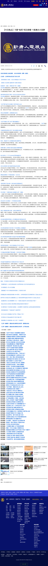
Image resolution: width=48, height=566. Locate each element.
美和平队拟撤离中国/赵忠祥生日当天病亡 (16, 377)
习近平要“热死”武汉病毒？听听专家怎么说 (11, 104)
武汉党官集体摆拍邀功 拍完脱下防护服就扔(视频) (13, 236)
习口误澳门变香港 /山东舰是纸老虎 (15, 431)
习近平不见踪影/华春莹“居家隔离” (14, 347)
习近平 (27, 108)
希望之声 (25, 554)
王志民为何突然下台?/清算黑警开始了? (16, 403)
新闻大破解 (26, 513)
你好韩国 (22, 529)
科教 (10, 510)
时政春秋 (26, 510)
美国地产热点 (34, 516)
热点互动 (26, 507)
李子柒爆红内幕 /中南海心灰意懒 (14, 394)
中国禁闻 (19, 508)
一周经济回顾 (19, 516)
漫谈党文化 (36, 543)
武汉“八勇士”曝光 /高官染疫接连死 (15, 357)
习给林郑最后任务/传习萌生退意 (14, 433)
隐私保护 (18, 551)
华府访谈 (19, 514)
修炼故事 (36, 545)
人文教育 (34, 503)
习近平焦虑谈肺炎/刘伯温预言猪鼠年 (15, 374)
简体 (21, 1)
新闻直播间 (36, 5)
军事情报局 (26, 514)
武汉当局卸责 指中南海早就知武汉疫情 (10, 166)
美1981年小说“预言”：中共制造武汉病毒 (11, 201)
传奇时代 (36, 528)
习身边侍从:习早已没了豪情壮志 (14, 390)
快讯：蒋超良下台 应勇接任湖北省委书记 (11, 141)
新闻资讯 (5, 26)
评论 (7, 509)
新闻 (8, 503)
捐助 (40, 1)
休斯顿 (21, 492)
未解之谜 (33, 505)
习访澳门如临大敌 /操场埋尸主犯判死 (15, 437)
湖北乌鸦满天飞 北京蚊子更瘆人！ (14, 360)
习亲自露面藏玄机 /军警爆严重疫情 (15, 344)
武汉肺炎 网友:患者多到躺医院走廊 (15, 381)
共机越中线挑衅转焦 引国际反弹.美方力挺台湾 (12, 262)
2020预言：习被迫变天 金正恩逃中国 (15, 420)
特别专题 (36, 524)
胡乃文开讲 (41, 508)
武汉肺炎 (3, 87)
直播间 (28, 499)
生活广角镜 (22, 526)
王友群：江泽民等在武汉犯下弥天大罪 (10, 76)
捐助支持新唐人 (35, 499)
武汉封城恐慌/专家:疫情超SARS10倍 (15, 370)
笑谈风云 (33, 507)
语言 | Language (27, 1)
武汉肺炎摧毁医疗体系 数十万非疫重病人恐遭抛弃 (13, 228)
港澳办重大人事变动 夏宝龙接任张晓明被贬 (11, 147)
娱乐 (14, 506)
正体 (19, 1)
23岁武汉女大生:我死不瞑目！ (13, 351)
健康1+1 (41, 505)
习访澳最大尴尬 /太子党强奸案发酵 (15, 426)
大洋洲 (17, 492)
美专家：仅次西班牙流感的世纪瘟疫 (15, 366)
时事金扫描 (26, 508)
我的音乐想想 (22, 542)
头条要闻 (7, 512)
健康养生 (41, 503)
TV (40, 5)
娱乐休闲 (22, 524)
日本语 (11, 494)
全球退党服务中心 (31, 554)
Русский (7, 494)
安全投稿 (28, 551)
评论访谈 (26, 503)
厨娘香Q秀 (22, 537)
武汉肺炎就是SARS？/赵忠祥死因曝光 (15, 383)
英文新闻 (33, 1)
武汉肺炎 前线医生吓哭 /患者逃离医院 (15, 372)
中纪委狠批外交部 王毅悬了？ (13, 388)
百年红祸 (36, 537)
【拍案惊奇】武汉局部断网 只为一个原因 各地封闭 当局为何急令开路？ (18, 300)
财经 (10, 509)
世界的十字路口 (27, 518)
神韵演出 (7, 517)
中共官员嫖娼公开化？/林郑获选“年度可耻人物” (18, 411)
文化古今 (33, 514)
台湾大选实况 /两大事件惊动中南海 (15, 392)
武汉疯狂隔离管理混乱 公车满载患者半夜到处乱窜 (13, 219)
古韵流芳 (33, 508)
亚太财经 (19, 521)
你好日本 (22, 528)
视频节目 (17, 499)
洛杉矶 (13, 492)
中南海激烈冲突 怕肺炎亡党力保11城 (15, 359)
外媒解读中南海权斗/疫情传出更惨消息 (16, 336)
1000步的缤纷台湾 (23, 540)
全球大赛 (12, 517)
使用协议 (23, 551)
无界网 (2, 555)
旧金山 (27, 492)
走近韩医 (41, 513)
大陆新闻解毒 (27, 521)
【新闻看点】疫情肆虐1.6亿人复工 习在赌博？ (12, 320)
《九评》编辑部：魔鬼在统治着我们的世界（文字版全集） (15, 326)
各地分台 (15, 1)
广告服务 (33, 551)
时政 (11, 26)
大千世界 (22, 535)
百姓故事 (36, 542)
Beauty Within (22, 534)
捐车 (43, 1)
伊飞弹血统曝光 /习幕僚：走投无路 (15, 398)
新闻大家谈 (26, 505)
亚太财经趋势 (19, 519)
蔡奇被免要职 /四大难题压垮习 (14, 418)
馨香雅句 (33, 510)
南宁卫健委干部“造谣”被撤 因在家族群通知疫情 (12, 270)
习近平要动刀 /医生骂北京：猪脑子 (15, 340)
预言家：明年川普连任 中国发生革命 (15, 422)
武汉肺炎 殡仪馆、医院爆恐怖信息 (14, 375)
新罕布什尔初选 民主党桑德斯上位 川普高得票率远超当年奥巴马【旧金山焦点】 (21, 297)
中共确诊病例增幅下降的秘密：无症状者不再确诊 (13, 252)
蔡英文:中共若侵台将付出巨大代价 (15, 385)
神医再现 (41, 511)
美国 (7, 507)
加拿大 (10, 492)
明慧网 (38, 554)
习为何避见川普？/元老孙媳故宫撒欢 (15, 379)
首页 (1, 26)
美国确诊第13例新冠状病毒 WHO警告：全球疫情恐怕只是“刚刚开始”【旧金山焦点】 (22, 294)
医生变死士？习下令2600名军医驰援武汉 (11, 155)
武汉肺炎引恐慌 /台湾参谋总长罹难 (15, 409)
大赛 (11, 1)
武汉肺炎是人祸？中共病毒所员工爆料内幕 (17, 368)
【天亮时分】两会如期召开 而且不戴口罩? (11, 317)
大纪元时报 (14, 554)
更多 (12, 555)
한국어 (15, 494)
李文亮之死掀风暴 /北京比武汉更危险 (15, 342)
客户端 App (44, 551)
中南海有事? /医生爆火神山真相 (14, 346)
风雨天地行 (36, 539)
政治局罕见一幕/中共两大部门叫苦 (14, 415)
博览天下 (7, 516)
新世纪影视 (7, 555)
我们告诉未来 (36, 526)
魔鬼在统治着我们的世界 (39, 532)
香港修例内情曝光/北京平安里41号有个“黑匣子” (18, 430)
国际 (7, 506)
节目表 (23, 499)
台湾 (10, 507)
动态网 (42, 554)
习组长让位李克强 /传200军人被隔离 (15, 362)
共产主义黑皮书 (37, 540)
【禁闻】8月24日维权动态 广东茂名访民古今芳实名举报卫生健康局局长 (16, 460)
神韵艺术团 (9, 554)
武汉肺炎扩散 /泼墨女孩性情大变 (14, 407)
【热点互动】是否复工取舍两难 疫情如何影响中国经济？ (15, 304)
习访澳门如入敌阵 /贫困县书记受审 (15, 435)
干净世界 (20, 554)
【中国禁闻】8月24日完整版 (39, 452)
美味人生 (22, 532)
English (40, 492)
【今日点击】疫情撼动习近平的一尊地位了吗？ (12, 314)
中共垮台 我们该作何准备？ (13, 424)
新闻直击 (19, 511)
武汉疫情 (30, 247)
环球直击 (19, 507)
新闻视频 (19, 503)
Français (3, 494)
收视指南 (13, 551)
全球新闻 (19, 505)
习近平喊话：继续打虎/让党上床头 (14, 387)
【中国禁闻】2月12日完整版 (8, 287)
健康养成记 (41, 510)
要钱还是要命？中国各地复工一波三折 (10, 174)
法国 (24, 492)
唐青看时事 (26, 516)
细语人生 (26, 522)
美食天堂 (22, 531)
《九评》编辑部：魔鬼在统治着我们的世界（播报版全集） (15, 323)
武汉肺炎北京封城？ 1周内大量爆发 (15, 364)
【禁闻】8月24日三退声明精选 (16, 471)
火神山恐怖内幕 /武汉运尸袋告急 (14, 349)
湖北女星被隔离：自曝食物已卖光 (9, 113)
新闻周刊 (19, 513)
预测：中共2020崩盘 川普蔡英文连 (15, 428)
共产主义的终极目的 (38, 531)
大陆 (9, 26)
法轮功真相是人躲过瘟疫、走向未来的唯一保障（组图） (15, 73)
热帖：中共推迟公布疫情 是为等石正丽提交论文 (13, 281)
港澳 (10, 506)
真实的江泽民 (36, 535)
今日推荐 (12, 514)
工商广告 (36, 546)
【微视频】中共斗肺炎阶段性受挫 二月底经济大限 (13, 290)
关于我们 (8, 551)
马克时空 (26, 519)
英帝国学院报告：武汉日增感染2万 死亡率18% (12, 245)
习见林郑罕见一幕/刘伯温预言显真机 (15, 439)
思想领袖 (26, 511)
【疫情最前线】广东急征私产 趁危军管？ (11, 310)
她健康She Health (42, 507)
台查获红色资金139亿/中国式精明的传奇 (16, 416)
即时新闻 (7, 514)
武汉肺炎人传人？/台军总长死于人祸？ (16, 405)
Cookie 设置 (24, 564)
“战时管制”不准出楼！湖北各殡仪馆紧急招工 (12, 183)
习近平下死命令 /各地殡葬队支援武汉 (15, 332)
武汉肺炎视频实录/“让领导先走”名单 (15, 355)
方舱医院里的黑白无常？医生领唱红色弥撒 (11, 130)
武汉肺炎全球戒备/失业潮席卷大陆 (14, 402)
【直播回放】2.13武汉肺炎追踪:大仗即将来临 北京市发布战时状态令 (18, 284)
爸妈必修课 (34, 513)
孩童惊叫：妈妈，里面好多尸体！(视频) (10, 85)
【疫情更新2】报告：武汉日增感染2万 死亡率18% (13, 79)
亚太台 (31, 492)
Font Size (42, 66)
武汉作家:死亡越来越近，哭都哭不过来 (16, 334)
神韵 (8, 1)
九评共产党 (36, 534)
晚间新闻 (19, 510)
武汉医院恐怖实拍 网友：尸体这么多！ (16, 353)
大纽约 (6, 492)
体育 (14, 507)
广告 (37, 1)
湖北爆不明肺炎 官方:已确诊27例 (14, 413)
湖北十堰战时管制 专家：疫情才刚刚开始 (11, 210)
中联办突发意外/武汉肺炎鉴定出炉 (14, 396)
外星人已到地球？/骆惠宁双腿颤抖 (14, 400)
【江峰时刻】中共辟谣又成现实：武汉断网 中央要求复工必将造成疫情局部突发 (20, 307)
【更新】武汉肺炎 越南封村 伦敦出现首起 (11, 82)
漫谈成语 (33, 511)
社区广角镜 (19, 518)
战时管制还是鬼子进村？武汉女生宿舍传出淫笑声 (13, 94)
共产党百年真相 (37, 529)
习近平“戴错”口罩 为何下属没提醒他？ (10, 121)
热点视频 (12, 512)
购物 (46, 1)
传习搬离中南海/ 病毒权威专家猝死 (15, 338)
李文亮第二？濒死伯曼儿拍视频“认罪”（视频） (12, 192)
